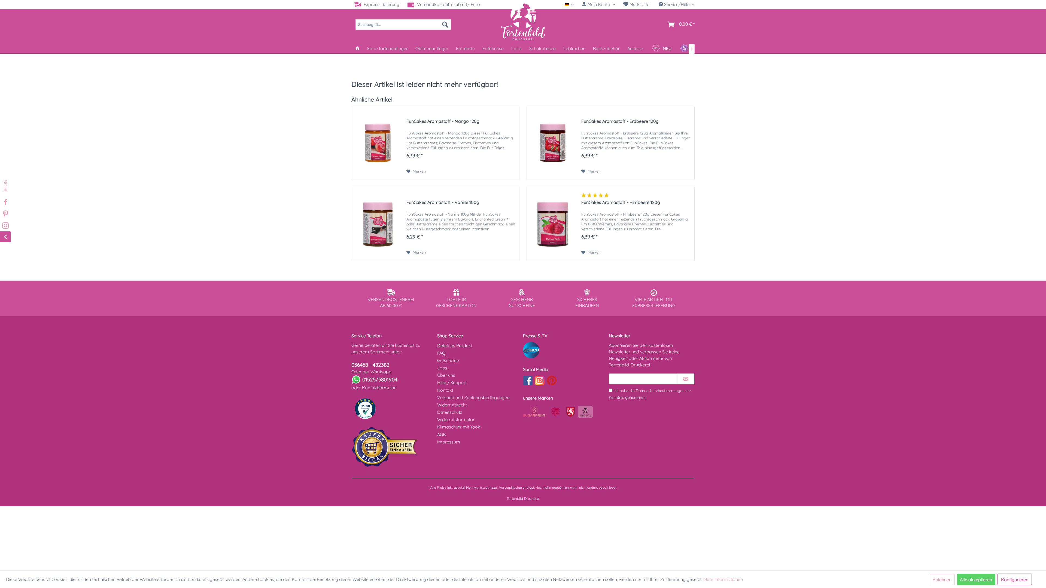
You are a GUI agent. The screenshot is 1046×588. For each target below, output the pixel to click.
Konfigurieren (1014, 579)
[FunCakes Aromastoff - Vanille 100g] (378, 224)
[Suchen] (445, 24)
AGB (441, 434)
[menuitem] (598, 4)
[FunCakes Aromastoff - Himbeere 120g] (553, 224)
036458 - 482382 (370, 365)
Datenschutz (449, 412)
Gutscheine (448, 360)
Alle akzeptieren (976, 579)
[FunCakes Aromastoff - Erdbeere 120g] (553, 143)
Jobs (442, 367)
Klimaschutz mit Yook (458, 427)
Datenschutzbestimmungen (660, 390)
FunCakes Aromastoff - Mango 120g (442, 121)
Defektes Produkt (454, 345)
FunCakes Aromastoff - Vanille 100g (442, 202)
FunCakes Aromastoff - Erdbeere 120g (620, 121)
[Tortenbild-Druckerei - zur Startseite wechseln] (523, 21)
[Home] (357, 48)
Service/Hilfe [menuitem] (677, 4)
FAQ (441, 353)
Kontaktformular (379, 387)
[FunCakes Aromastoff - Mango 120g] (378, 143)
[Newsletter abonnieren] (685, 378)
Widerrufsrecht (452, 405)
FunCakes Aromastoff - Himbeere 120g (620, 202)
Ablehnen (942, 579)
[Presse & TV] (564, 350)
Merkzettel (639, 4)
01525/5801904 (379, 379)
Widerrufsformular (456, 419)
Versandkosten (510, 487)
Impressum (448, 442)
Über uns (446, 375)
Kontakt (445, 390)
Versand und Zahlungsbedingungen (473, 397)
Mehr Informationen (723, 579)
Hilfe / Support (452, 382)
